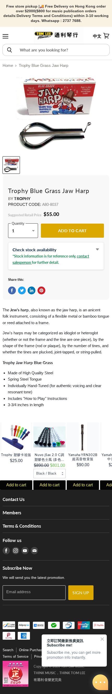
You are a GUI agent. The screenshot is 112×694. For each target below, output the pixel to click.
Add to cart (16, 485)
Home (8, 65)
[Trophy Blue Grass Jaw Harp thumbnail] (11, 165)
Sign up (80, 592)
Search (8, 650)
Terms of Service (15, 656)
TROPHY (22, 198)
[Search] (9, 50)
